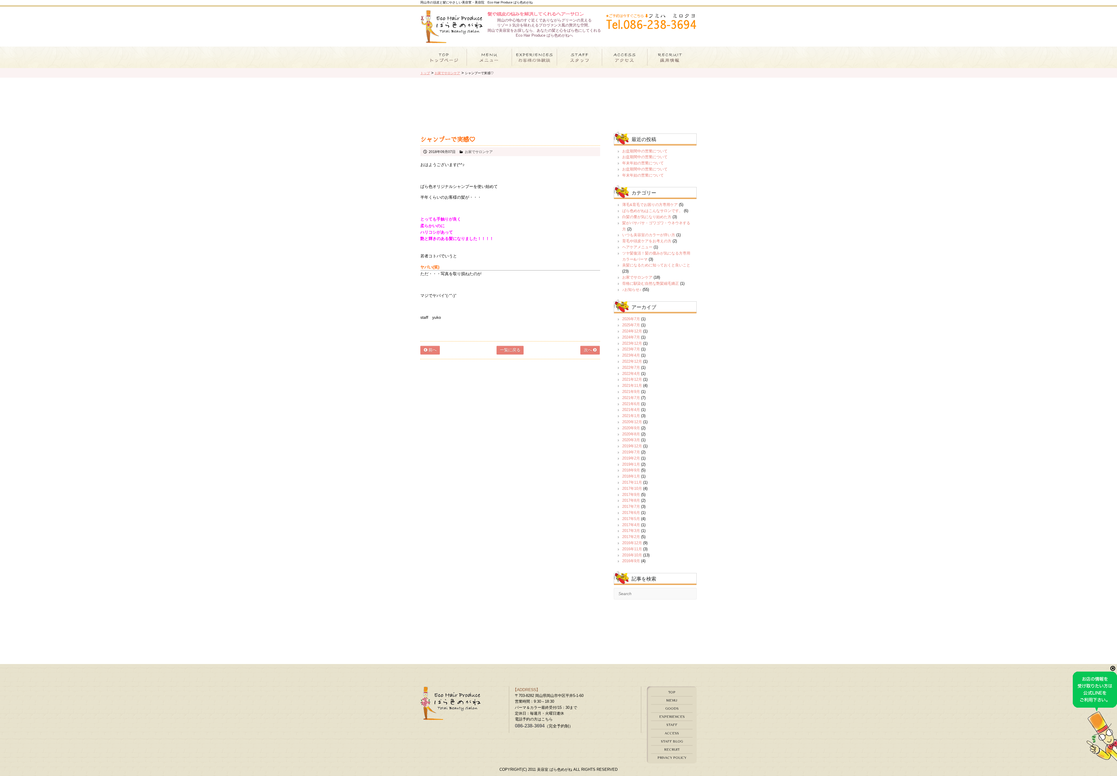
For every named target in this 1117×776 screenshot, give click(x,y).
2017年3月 (631, 530)
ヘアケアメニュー (637, 247)
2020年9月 (631, 428)
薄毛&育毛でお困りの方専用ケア (650, 204)
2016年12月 (632, 543)
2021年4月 (631, 409)
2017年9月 (631, 494)
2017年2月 (631, 537)
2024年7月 (631, 337)
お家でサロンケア (479, 152)
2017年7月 (631, 506)
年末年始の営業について (643, 163)
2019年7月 (631, 452)
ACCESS (672, 733)
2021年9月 (631, 391)
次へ (588, 350)
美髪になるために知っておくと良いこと (656, 265)
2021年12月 (632, 379)
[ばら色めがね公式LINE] (1095, 758)
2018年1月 (631, 476)
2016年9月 (631, 561)
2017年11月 (632, 482)
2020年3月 (631, 440)
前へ (432, 350)
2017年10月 (632, 488)
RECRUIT (672, 749)
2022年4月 (631, 373)
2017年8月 (631, 500)
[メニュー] (489, 57)
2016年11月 (632, 549)
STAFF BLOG (672, 741)
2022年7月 (631, 367)
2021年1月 (631, 416)
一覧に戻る (510, 350)
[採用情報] (670, 57)
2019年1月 (631, 464)
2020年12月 (632, 422)
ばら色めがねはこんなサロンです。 (652, 211)
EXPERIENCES (672, 716)
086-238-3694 (530, 726)
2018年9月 (631, 470)
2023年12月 (632, 343)
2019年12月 (632, 446)
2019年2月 (631, 458)
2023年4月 (631, 355)
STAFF (671, 725)
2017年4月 (631, 525)
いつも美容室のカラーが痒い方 (648, 235)
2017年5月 (631, 519)
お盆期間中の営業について (645, 151)
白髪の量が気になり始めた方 (646, 217)
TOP (671, 692)
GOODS (672, 708)
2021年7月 (631, 398)
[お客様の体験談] (534, 57)
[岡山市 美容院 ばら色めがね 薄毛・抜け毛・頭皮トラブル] (451, 40)
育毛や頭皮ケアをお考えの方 (646, 241)
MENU (671, 700)
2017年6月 (631, 512)
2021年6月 (631, 404)
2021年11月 (632, 385)
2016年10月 (632, 555)
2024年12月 (632, 331)
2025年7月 (631, 325)
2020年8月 (631, 434)
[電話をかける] (651, 26)
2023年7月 (631, 349)
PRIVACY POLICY (671, 757)
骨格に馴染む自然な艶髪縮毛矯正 (650, 283)
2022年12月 (632, 361)
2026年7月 (631, 319)
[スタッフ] (579, 57)
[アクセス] (624, 57)
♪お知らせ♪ (631, 289)
